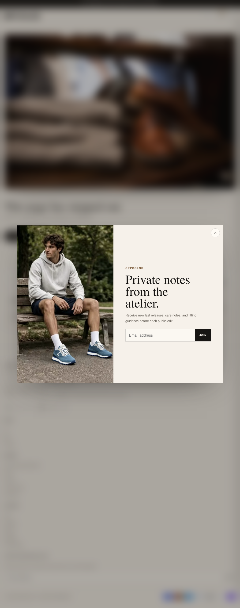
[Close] (215, 232)
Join (203, 335)
